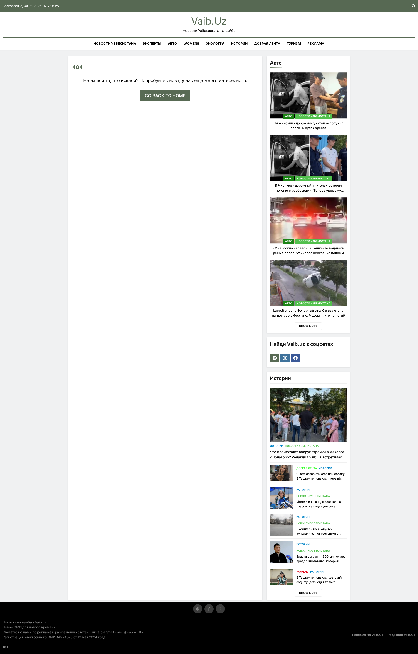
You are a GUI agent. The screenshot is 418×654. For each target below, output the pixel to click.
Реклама (315, 43)
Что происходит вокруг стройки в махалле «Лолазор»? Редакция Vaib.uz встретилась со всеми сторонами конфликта (307, 457)
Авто (172, 43)
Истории (239, 43)
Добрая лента (267, 43)
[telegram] (275, 358)
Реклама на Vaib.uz (367, 635)
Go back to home (165, 95)
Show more (308, 326)
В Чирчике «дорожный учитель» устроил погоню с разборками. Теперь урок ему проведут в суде (308, 190)
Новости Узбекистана (115, 43)
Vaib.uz (209, 21)
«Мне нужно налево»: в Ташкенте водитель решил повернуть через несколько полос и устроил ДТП (308, 253)
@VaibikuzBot (133, 632)
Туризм (294, 43)
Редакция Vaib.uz (401, 635)
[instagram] (285, 358)
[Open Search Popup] (413, 6)
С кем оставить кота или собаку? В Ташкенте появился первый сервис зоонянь (321, 478)
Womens (191, 43)
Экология (215, 43)
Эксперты (152, 43)
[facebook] (296, 358)
